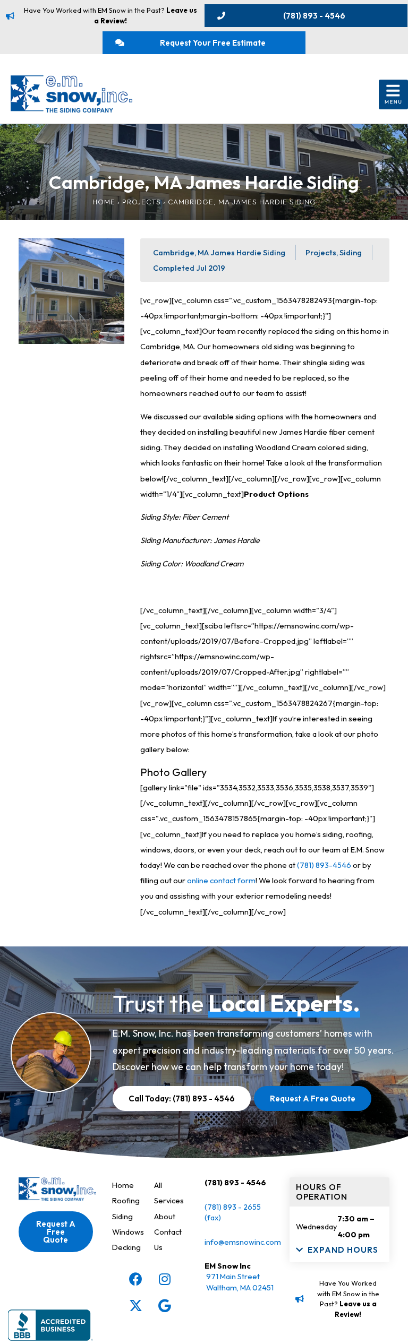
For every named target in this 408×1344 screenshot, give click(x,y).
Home (103, 201)
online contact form (221, 880)
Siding (122, 1216)
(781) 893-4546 (324, 865)
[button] (393, 95)
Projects (141, 201)
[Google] (164, 1305)
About (164, 1216)
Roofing (126, 1200)
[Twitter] (135, 1305)
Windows (128, 1232)
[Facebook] (135, 1278)
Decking (126, 1247)
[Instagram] (164, 1278)
